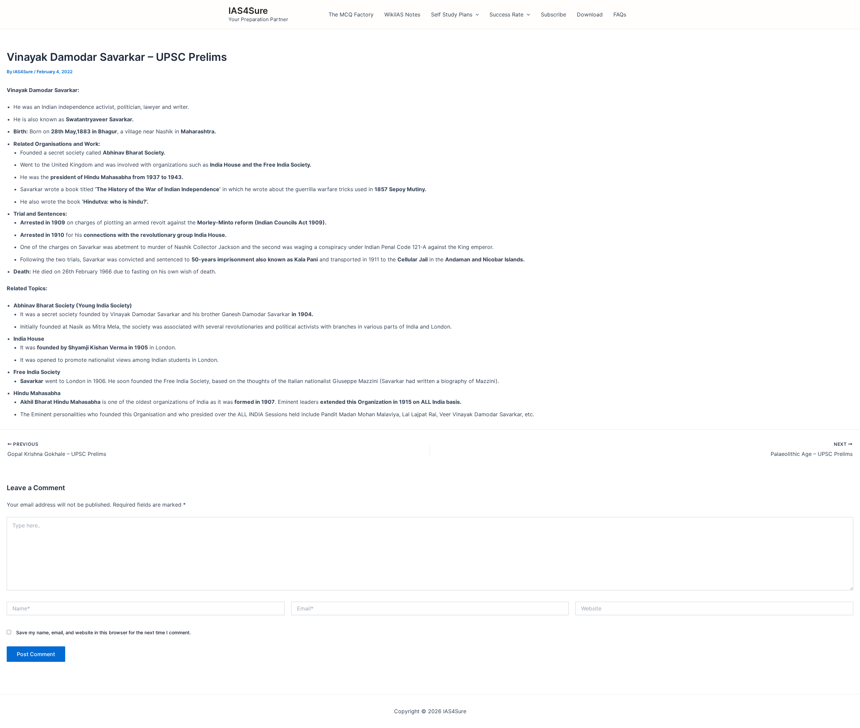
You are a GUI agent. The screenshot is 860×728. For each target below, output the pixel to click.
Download (590, 14)
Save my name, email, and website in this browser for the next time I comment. (103, 632)
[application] (475, 14)
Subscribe (553, 14)
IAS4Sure (248, 10)
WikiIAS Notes (402, 14)
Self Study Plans (451, 14)
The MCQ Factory (351, 14)
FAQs (619, 14)
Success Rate (506, 14)
